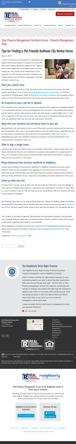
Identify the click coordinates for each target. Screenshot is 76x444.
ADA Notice (17, 357)
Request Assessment (65, 14)
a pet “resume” (61, 134)
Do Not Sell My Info (46, 428)
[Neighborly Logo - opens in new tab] (55, 376)
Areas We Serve (49, 25)
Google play (51, 416)
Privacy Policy (25, 428)
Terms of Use (15, 428)
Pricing (60, 25)
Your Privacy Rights (59, 428)
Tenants (35, 9)
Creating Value (9, 25)
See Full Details (31, 311)
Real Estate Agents (57, 324)
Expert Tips (51, 9)
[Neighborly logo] (38, 2)
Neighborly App (56, 331)
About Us (37, 25)
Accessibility (34, 428)
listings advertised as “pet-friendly (45, 92)
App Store (50, 413)
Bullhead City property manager (43, 95)
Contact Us (69, 25)
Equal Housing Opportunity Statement (47, 229)
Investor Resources (25, 25)
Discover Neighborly (25, 415)
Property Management (18, 235)
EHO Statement (56, 333)
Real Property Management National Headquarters (62, 327)
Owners (44, 9)
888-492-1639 (69, 9)
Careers (54, 337)
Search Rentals (25, 9)
